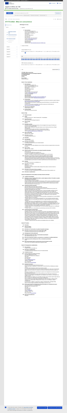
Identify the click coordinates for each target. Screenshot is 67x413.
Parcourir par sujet (42, 15)
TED (6, 19)
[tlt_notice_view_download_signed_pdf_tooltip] (25, 52)
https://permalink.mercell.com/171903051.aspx (38, 42)
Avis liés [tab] (7, 27)
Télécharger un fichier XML (12, 32)
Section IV (8, 54)
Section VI (8, 56)
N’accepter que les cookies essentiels (55, 407)
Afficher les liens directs (12, 34)
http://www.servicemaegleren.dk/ (39, 97)
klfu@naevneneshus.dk (31, 259)
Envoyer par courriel (11, 38)
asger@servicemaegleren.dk (32, 92)
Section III (8, 51)
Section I (8, 46)
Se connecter (53, 3)
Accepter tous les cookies (42, 407)
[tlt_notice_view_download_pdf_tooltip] (22, 59)
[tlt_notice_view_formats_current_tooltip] (58, 69)
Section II (8, 49)
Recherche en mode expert (35, 15)
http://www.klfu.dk (33, 262)
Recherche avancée (26, 15)
